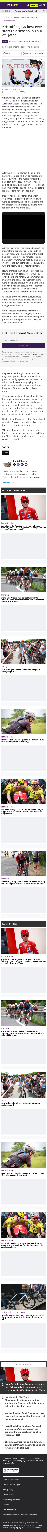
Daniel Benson (17, 41)
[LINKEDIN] (19, 464)
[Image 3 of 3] (39, 73)
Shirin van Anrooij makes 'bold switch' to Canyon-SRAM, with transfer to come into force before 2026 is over (25, 1445)
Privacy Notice (32, 354)
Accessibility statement (11, 1500)
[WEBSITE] (23, 464)
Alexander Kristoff (9, 21)
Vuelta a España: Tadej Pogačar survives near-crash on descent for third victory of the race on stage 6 (25, 1416)
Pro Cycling (6, 17)
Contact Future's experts (12, 1484)
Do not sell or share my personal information (20, 1515)
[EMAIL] (27, 464)
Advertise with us (9, 1510)
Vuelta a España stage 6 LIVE (26, 11)
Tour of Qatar (8, 100)
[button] (44, 5)
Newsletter (40, 53)
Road (5, 452)
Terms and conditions (11, 1479)
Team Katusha (32, 17)
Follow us (28, 53)
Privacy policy (8, 1489)
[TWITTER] (15, 464)
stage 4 (25, 109)
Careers (6, 1505)
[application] (23, 227)
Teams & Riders (18, 17)
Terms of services (30, 352)
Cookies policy (8, 1495)
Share (8, 53)
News (5, 41)
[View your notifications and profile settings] (28, 5)
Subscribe (34, 5)
